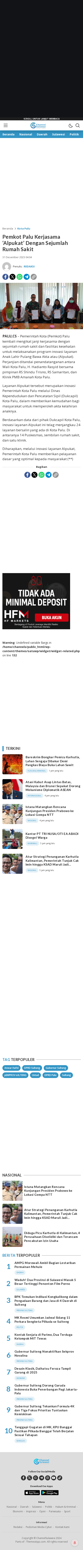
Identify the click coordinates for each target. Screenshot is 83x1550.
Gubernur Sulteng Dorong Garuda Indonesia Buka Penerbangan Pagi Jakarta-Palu (46, 1389)
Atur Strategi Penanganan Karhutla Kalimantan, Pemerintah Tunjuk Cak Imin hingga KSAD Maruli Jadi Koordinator (52, 862)
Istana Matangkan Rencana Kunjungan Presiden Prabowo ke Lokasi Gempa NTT (50, 810)
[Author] (6, 266)
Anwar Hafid (11, 1068)
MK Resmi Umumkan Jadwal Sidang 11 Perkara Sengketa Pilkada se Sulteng (42, 1319)
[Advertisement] (41, 60)
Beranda (7, 228)
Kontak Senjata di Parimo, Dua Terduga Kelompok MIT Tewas (44, 1336)
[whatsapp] (35, 1477)
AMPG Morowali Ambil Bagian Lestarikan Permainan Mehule (45, 1265)
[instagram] (47, 1477)
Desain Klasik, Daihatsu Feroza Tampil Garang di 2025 (43, 1370)
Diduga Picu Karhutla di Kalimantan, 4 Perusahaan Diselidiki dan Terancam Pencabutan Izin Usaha (52, 1236)
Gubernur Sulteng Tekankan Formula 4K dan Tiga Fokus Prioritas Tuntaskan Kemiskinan (44, 1410)
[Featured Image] (41, 328)
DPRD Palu (50, 1075)
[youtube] (53, 1477)
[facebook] (23, 1477)
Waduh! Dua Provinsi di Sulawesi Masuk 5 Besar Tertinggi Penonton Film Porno (45, 1282)
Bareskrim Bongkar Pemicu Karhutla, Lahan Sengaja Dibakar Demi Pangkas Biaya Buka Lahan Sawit (53, 761)
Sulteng (66, 1075)
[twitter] (29, 1477)
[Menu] (5, 125)
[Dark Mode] (70, 125)
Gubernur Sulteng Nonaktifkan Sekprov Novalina (44, 1353)
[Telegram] (27, 277)
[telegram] (41, 1477)
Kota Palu (23, 228)
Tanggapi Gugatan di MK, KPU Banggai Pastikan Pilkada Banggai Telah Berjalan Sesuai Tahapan (44, 1431)
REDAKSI (29, 266)
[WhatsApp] (20, 277)
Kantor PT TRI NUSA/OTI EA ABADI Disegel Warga (52, 835)
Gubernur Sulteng (56, 1068)
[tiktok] (59, 1477)
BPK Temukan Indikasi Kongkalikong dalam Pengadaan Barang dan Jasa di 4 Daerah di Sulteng (46, 1300)
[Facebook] (5, 277)
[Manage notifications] (75, 1543)
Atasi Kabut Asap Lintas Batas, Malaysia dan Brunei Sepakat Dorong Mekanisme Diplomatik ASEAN (53, 786)
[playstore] (50, 1494)
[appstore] (32, 1494)
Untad (35, 1075)
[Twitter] (12, 277)
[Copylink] (34, 277)
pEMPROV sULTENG (15, 1075)
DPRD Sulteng (32, 1068)
